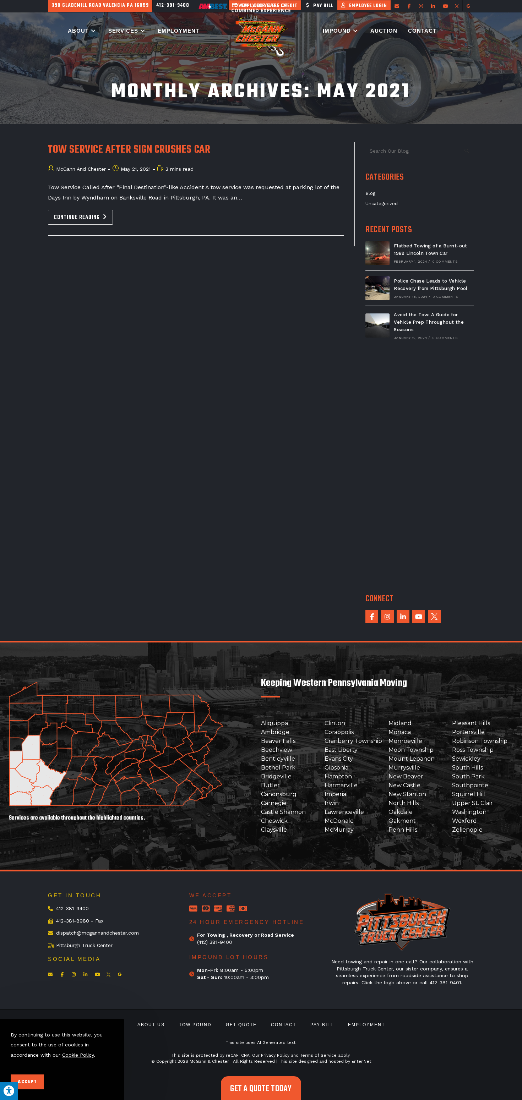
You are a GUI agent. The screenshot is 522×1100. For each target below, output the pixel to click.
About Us (151, 1024)
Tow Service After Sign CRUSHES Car (129, 150)
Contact (283, 1024)
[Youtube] (418, 616)
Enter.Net (361, 1061)
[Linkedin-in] (403, 616)
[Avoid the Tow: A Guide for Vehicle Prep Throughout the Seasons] (377, 325)
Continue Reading (83, 216)
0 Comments (444, 261)
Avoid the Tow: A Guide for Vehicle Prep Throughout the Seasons (429, 322)
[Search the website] (419, 150)
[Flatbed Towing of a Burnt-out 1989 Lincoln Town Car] (377, 253)
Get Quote (241, 1024)
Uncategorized (381, 203)
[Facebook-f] (371, 616)
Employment (366, 1024)
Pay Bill (322, 1024)
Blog (370, 193)
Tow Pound (195, 1024)
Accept (27, 1081)
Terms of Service (318, 1055)
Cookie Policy (78, 1055)
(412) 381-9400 (214, 942)
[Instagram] (387, 616)
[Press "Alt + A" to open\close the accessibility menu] (9, 1091)
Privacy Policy (275, 1055)
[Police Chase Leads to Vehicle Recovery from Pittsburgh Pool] (377, 288)
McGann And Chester (81, 169)
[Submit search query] (467, 151)
